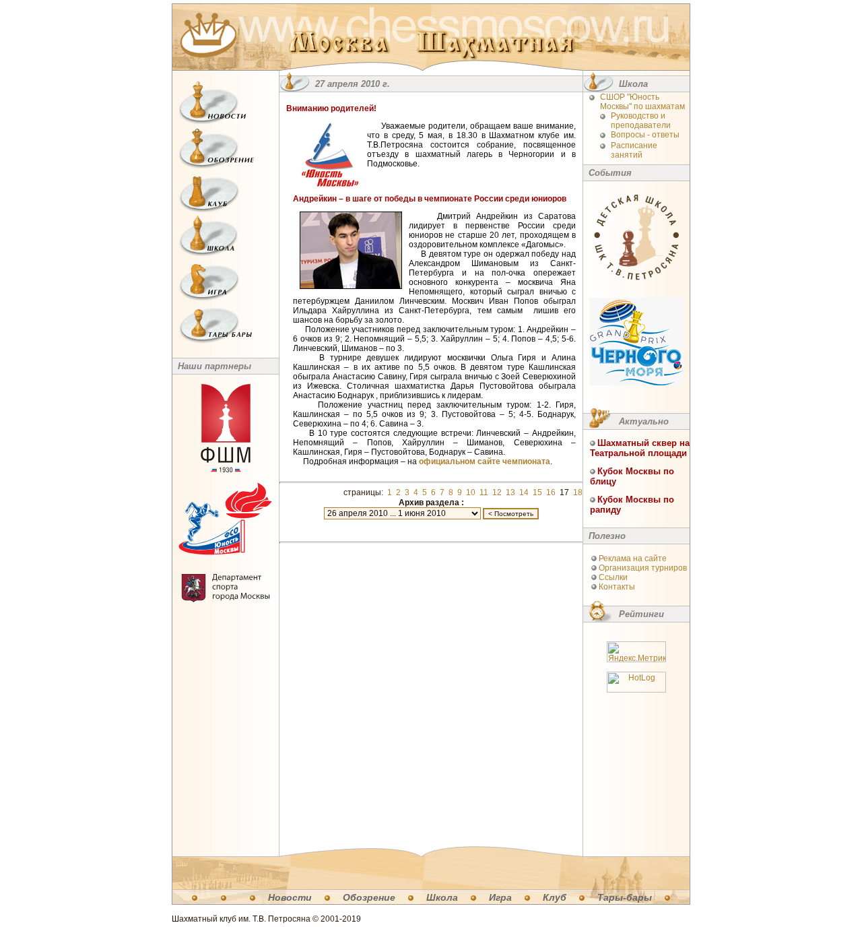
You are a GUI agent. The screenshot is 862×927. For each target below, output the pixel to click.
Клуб (554, 897)
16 (551, 492)
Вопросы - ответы (645, 134)
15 (537, 492)
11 (483, 492)
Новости (290, 897)
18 (578, 492)
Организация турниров (643, 568)
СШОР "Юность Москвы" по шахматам (642, 101)
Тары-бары (624, 897)
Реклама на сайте (633, 558)
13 (510, 492)
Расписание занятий (634, 150)
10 (470, 492)
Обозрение (369, 897)
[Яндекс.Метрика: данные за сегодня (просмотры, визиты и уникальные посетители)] (636, 651)
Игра (500, 897)
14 (524, 492)
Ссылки (613, 577)
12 (497, 492)
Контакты (617, 587)
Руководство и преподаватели (641, 120)
